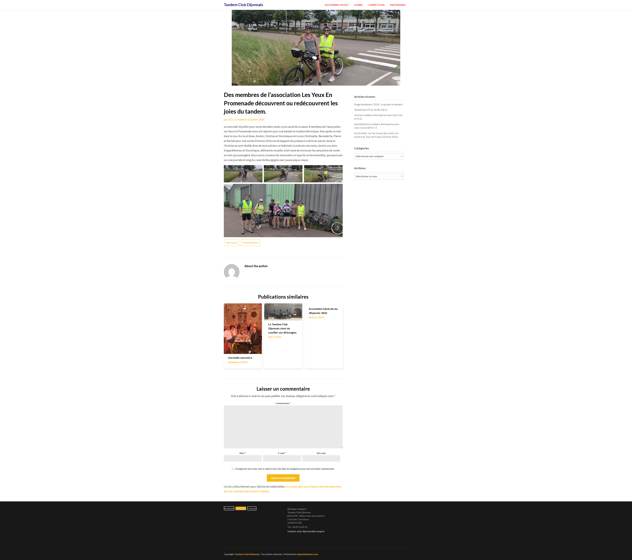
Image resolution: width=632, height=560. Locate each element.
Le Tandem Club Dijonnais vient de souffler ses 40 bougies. (282, 328)
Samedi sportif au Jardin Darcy (370, 109)
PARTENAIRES (398, 4)
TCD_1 (232, 119)
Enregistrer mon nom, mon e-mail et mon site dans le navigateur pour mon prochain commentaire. (285, 468)
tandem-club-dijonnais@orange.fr (306, 531)
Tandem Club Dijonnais (243, 4)
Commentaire (283, 403)
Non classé (231, 242)
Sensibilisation (250, 242)
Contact (252, 508)
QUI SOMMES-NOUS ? (337, 4)
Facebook (229, 508)
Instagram (241, 508)
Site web (321, 453)
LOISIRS (358, 4)
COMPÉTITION (376, 4)
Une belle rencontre (240, 357)
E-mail (282, 453)
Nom (243, 453)
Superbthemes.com (307, 554)
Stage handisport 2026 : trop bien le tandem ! (378, 104)
